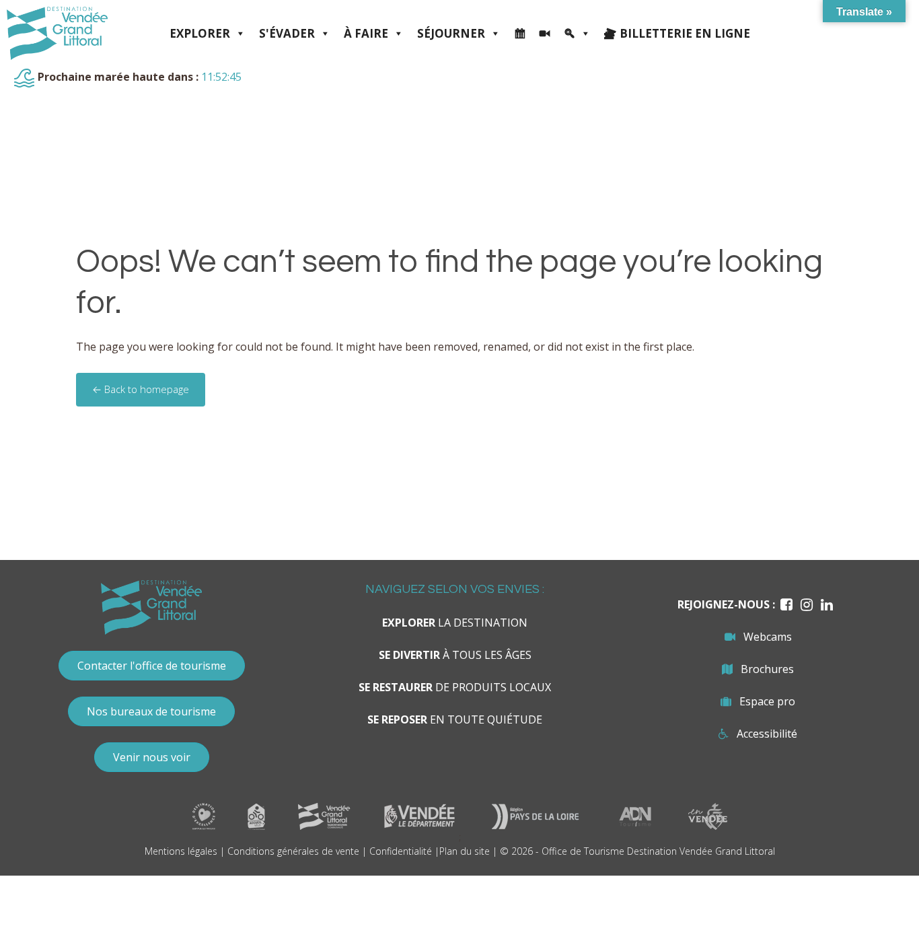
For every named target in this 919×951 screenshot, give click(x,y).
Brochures (767, 669)
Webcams (767, 636)
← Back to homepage (140, 389)
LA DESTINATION (454, 622)
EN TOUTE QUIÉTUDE (454, 719)
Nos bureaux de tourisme (151, 711)
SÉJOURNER (451, 33)
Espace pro (767, 701)
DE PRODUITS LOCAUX (455, 687)
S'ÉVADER (287, 33)
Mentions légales (181, 851)
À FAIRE (366, 33)
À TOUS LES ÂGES (455, 654)
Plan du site (464, 851)
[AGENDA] (519, 33)
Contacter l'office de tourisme (151, 665)
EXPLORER (200, 33)
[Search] (577, 33)
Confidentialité (400, 851)
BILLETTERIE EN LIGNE (685, 33)
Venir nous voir (151, 757)
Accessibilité (767, 733)
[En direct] (544, 33)
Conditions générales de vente (293, 851)
